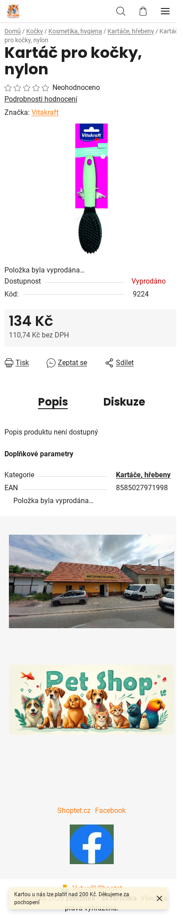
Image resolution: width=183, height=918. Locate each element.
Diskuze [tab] (124, 401)
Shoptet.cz (74, 810)
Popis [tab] (53, 401)
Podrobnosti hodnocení (40, 99)
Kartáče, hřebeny (143, 475)
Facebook (110, 810)
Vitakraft (45, 112)
